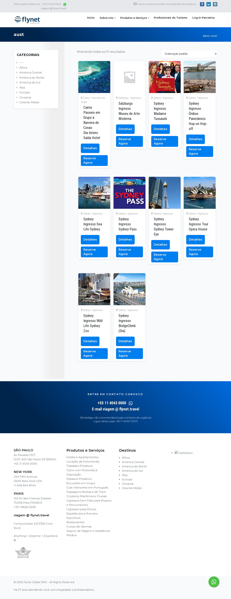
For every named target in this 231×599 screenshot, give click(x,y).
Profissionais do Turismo (170, 17)
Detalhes (90, 148)
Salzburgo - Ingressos (129, 98)
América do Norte (31, 77)
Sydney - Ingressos (163, 98)
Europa (24, 92)
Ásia (22, 87)
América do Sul (29, 82)
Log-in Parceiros (203, 17)
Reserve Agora (89, 160)
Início (91, 17)
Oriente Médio (29, 102)
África (23, 67)
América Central (30, 72)
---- (21, 62)
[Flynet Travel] (27, 19)
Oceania (25, 97)
